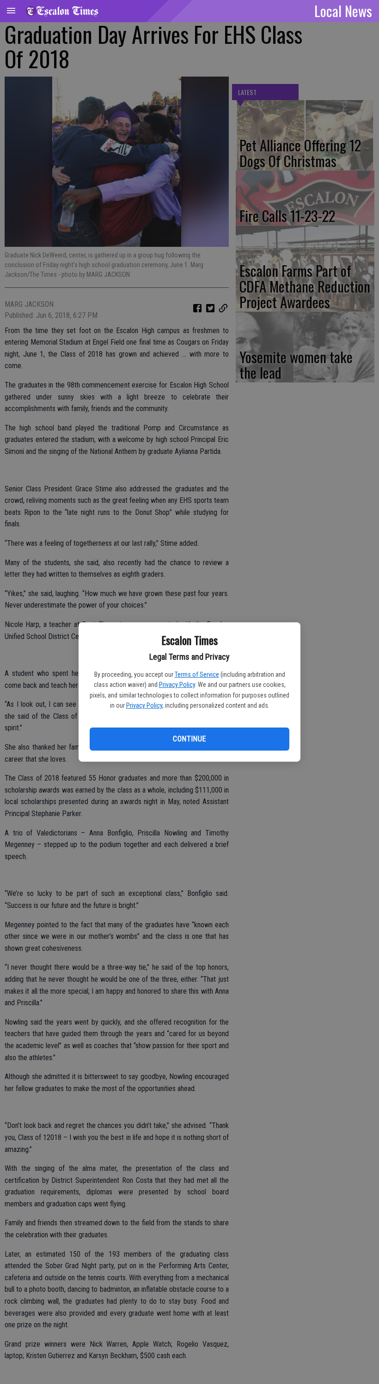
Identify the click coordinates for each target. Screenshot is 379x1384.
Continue (189, 738)
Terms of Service (197, 674)
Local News (343, 10)
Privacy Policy (177, 684)
